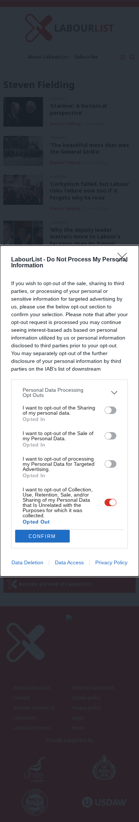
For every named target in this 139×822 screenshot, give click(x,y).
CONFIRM (42, 536)
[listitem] (69, 392)
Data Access (69, 562)
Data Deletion (27, 562)
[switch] (110, 410)
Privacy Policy (111, 562)
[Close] (125, 260)
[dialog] (69, 411)
